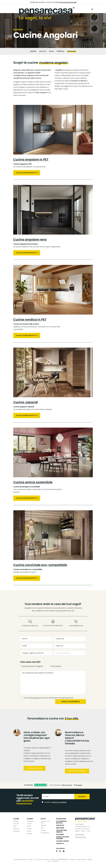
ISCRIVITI (80, 438)
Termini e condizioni (67, 443)
